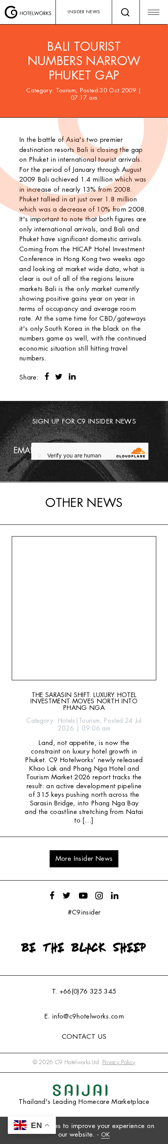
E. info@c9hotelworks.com (84, 1016)
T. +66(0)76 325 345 (84, 991)
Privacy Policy (119, 1062)
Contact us (84, 1036)
